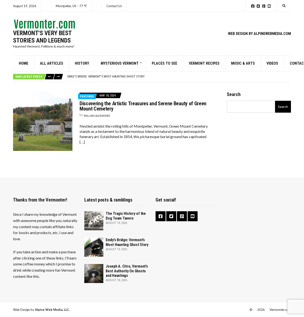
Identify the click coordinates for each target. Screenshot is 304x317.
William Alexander (97, 115)
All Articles (51, 63)
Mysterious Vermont (120, 63)
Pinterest (264, 6)
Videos (272, 63)
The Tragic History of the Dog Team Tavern (126, 215)
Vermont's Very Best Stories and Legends (42, 36)
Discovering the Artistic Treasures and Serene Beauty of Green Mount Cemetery (143, 106)
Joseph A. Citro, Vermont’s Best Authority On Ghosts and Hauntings (127, 271)
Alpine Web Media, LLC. (52, 310)
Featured (87, 96)
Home (23, 63)
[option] (179, 76)
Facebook (253, 6)
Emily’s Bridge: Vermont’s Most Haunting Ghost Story (106, 76)
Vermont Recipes (204, 63)
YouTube (269, 6)
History (82, 63)
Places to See (164, 63)
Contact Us (114, 6)
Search (234, 94)
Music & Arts (243, 63)
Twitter (258, 6)
